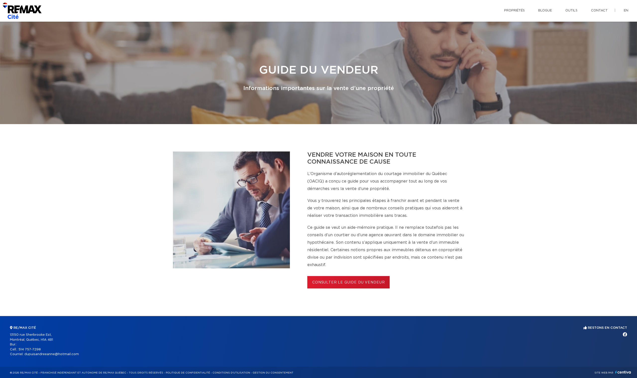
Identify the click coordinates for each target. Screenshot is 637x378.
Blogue (545, 10)
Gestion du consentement (273, 373)
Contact (599, 10)
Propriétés (514, 10)
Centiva (623, 372)
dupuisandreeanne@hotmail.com (51, 354)
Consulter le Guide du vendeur (348, 282)
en (626, 10)
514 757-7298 (29, 349)
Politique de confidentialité (188, 373)
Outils (571, 10)
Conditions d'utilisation (231, 373)
